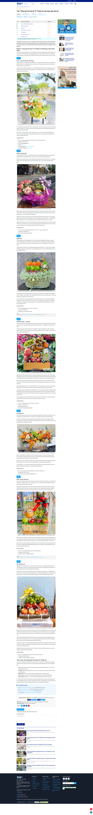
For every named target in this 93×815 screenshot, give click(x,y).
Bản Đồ (20, 790)
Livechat (91, 812)
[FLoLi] (63, 788)
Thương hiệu (45, 784)
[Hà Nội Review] (64, 787)
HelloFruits (23, 28)
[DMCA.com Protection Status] (44, 802)
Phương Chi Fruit (24, 36)
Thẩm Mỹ (47, 3)
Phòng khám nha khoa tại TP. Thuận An (27, 690)
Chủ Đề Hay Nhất (46, 782)
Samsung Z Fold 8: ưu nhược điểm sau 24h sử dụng (69, 44)
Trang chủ (18, 6)
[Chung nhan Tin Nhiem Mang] (37, 802)
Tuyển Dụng (35, 788)
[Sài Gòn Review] (71, 787)
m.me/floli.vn (29, 147)
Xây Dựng (66, 3)
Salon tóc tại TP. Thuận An (25, 689)
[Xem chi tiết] (38, 38)
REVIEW (71, 3)
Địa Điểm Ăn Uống (46, 781)
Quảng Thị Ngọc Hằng (26, 14)
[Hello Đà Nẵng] (67, 787)
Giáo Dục (52, 3)
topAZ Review (20, 3)
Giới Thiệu (34, 778)
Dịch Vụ (56, 3)
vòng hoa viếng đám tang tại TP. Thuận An (31, 692)
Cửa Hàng (61, 3)
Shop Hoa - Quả (26, 6)
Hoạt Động (34, 786)
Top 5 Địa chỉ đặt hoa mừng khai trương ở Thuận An (32, 557)
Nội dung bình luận (20, 714)
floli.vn (23, 144)
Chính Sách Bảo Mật (56, 782)
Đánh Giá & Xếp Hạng (56, 779)
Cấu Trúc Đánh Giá (36, 784)
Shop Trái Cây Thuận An (25, 34)
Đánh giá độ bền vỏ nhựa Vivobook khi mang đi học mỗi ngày (69, 54)
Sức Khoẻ (42, 3)
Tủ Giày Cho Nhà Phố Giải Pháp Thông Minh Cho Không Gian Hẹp (69, 49)
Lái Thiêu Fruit (23, 32)
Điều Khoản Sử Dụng (56, 780)
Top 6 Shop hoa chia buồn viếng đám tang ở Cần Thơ (38, 730)
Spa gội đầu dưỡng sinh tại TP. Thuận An (27, 687)
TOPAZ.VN (25, 802)
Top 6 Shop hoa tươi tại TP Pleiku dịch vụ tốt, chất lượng (39, 744)
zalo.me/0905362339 (30, 146)
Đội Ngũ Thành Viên (36, 783)
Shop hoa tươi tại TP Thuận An (31, 314)
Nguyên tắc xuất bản (46, 789)
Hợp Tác (34, 781)
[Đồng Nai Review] (74, 787)
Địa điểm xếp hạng (46, 787)
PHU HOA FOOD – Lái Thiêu (25, 30)
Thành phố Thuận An (42, 14)
